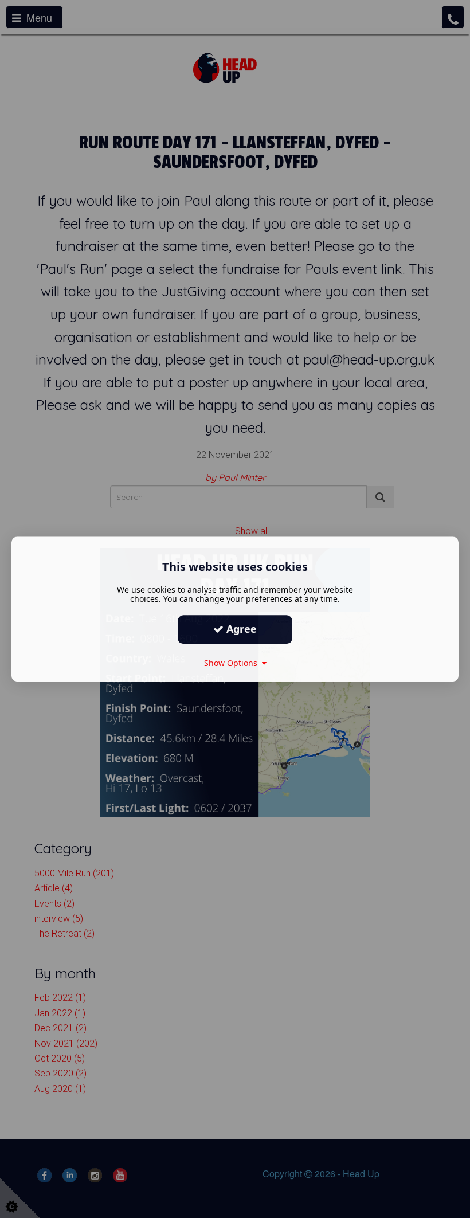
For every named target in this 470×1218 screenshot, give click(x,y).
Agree (240, 629)
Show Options (233, 662)
